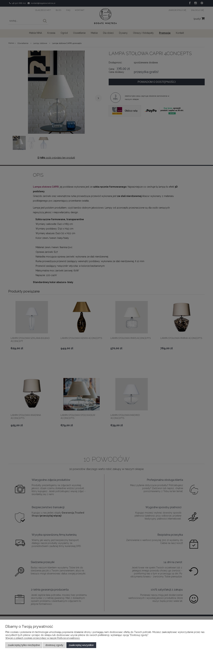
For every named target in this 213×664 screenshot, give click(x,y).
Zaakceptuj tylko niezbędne (24, 645)
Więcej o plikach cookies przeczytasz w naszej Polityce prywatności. (42, 638)
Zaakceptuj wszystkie (81, 645)
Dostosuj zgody (54, 645)
